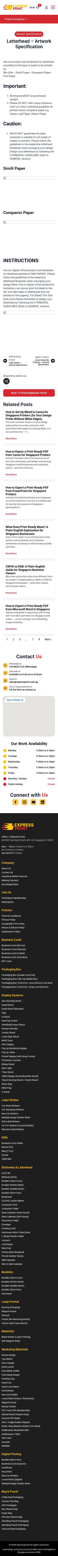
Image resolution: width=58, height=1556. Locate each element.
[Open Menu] (53, 7)
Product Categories (15, 19)
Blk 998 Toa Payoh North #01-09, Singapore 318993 (27, 840)
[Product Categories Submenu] (27, 19)
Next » (48, 639)
